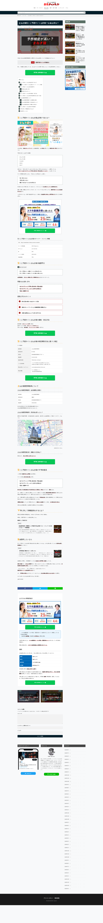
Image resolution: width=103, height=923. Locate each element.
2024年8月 (67, 825)
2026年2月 (67, 768)
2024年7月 (67, 828)
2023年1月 (67, 875)
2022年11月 (68, 882)
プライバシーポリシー (48, 898)
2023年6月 (67, 869)
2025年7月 (67, 790)
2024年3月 (67, 841)
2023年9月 (67, 860)
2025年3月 (67, 803)
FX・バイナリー (40, 7)
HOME (20, 15)
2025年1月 (67, 809)
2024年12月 (68, 812)
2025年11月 (68, 778)
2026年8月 (67, 749)
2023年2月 (67, 872)
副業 (50, 7)
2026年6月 (67, 756)
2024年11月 (68, 816)
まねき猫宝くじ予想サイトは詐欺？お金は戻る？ (36, 15)
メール (19, 730)
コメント (20, 713)
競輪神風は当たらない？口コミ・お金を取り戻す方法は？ (80, 45)
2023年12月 (68, 850)
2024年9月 (67, 822)
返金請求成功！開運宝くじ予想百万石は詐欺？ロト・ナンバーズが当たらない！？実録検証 (35, 526)
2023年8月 (67, 863)
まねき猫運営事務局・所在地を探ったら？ (29, 102)
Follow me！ (29, 773)
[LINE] (55, 588)
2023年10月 (68, 857)
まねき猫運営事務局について (25, 97)
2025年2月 (67, 806)
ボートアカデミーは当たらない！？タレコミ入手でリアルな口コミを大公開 (80, 60)
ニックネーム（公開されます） (24, 725)
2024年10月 (68, 819)
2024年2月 (67, 844)
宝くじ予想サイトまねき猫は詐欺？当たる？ (28, 82)
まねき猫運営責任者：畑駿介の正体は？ (28, 104)
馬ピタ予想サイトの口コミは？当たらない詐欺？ (80, 52)
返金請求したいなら (23, 111)
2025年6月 (67, 793)
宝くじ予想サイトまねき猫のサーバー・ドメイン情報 (31, 84)
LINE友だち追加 (52, 774)
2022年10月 (68, 885)
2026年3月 (67, 765)
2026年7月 (67, 752)
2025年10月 (68, 781)
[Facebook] (25, 588)
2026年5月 (67, 759)
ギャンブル (46, 7)
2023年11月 (68, 853)
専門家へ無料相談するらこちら (39, 627)
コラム (67, 7)
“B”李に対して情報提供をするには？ (26, 108)
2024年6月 (67, 831)
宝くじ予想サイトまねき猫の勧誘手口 (27, 86)
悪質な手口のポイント (25, 91)
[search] (84, 13)
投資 (34, 7)
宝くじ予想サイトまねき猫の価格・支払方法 (28, 93)
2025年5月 (67, 797)
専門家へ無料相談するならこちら (39, 230)
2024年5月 (67, 834)
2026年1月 (67, 771)
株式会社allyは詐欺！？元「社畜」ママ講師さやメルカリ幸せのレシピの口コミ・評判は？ (80, 28)
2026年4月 (67, 762)
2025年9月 (67, 784)
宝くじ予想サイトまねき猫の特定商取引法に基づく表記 (30, 95)
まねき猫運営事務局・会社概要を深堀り (28, 100)
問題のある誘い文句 (25, 89)
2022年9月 (67, 888)
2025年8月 (67, 787)
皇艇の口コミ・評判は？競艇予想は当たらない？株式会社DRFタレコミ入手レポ (80, 37)
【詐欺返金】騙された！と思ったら (27, 550)
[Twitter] (40, 588)
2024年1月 (67, 847)
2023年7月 (67, 866)
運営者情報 (57, 898)
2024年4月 (67, 838)
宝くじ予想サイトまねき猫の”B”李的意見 (27, 106)
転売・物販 (55, 7)
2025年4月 (67, 800)
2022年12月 (68, 879)
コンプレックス (61, 7)
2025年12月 (68, 775)
